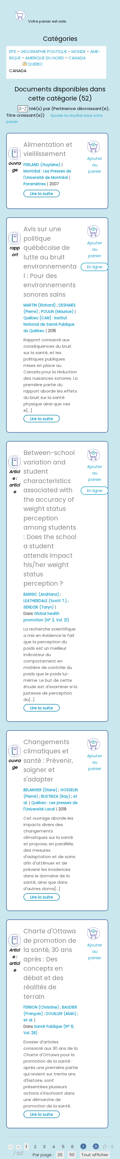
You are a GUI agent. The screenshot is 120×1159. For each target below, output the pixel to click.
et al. (28, 1020)
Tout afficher (94, 1155)
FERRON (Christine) (41, 1007)
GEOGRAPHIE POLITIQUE (44, 51)
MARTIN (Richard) (39, 305)
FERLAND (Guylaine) (41, 164)
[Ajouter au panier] (93, 147)
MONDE (78, 51)
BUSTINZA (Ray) (55, 796)
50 (72, 1155)
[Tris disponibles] (23, 108)
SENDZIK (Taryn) (38, 607)
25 (60, 1155)
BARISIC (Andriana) (41, 594)
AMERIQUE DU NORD (44, 58)
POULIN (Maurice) (57, 311)
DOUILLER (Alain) (61, 1013)
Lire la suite (41, 193)
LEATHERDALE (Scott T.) (45, 600)
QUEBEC (35, 64)
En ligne (94, 267)
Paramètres (34, 184)
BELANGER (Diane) (40, 790)
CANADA (77, 58)
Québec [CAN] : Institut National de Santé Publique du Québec (49, 324)
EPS (12, 51)
